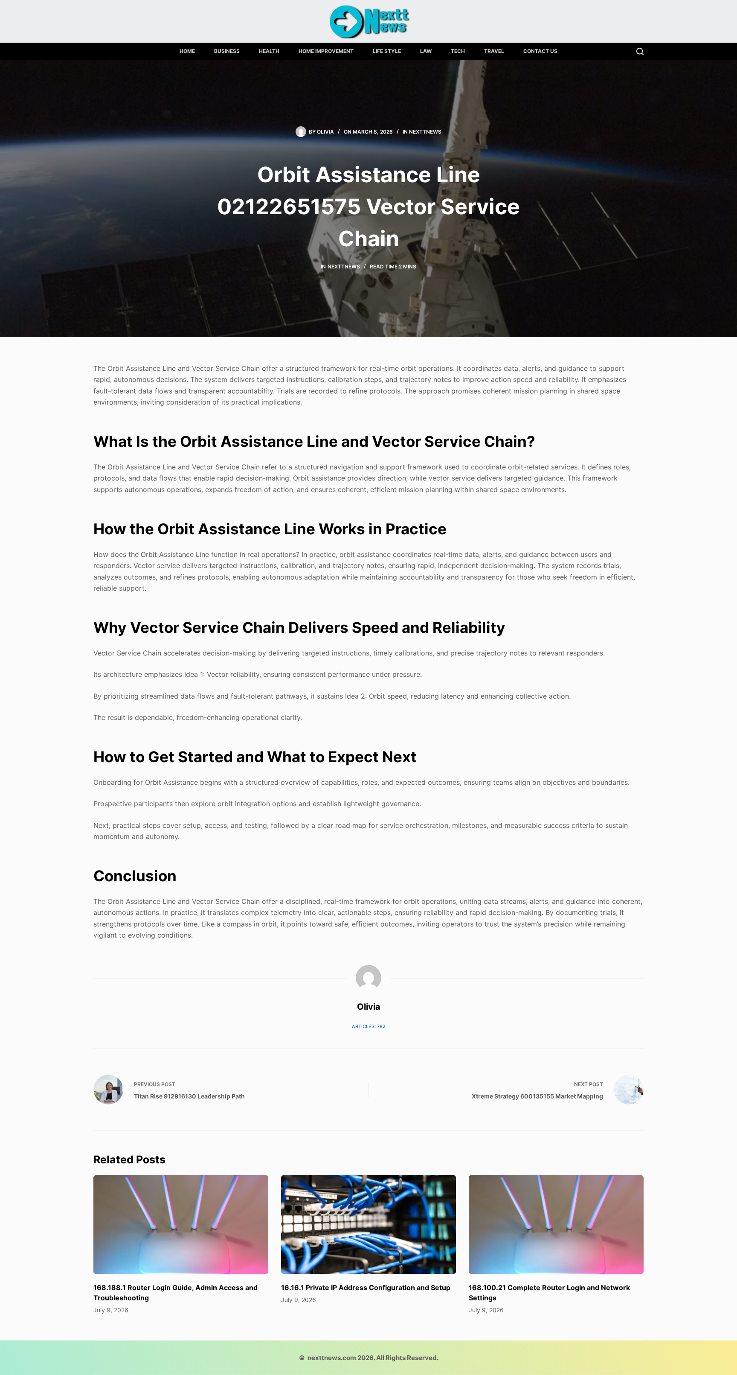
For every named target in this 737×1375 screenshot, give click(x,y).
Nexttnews (425, 131)
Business (227, 51)
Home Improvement (326, 51)
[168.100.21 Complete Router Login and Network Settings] (556, 1224)
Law (426, 51)
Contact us (540, 51)
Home (187, 51)
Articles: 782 (369, 1026)
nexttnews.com (332, 1358)
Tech (458, 51)
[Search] (640, 51)
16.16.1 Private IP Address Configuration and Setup (365, 1287)
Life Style (387, 51)
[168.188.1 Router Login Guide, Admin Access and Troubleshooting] (180, 1224)
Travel (494, 51)
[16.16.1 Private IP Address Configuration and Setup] (368, 1224)
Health (269, 51)
